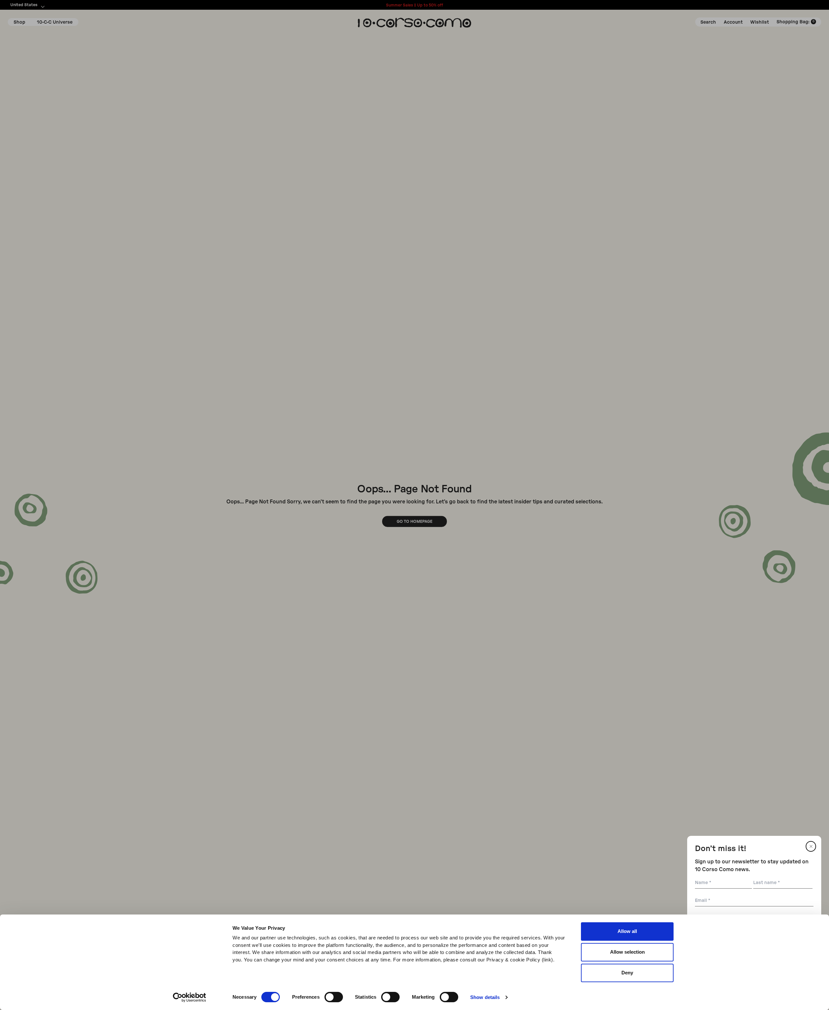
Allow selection (627, 952)
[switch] (333, 997)
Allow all (627, 931)
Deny (627, 972)
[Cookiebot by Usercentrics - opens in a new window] (189, 997)
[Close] (811, 846)
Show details (485, 997)
